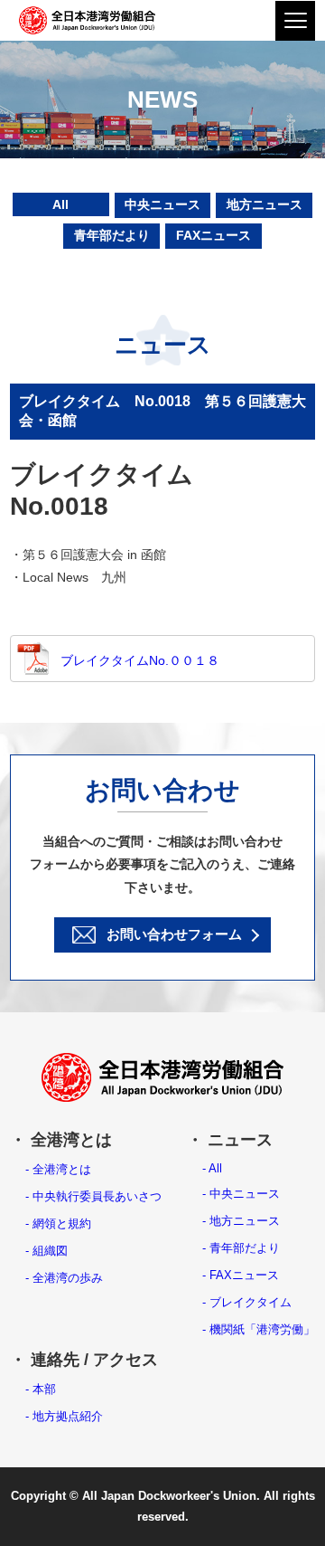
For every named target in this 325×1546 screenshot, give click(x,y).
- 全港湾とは (58, 1169)
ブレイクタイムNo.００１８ (139, 660)
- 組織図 (46, 1250)
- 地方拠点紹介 (64, 1416)
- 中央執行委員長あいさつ (93, 1196)
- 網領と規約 (58, 1223)
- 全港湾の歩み (64, 1278)
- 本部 (40, 1389)
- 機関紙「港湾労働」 (258, 1329)
